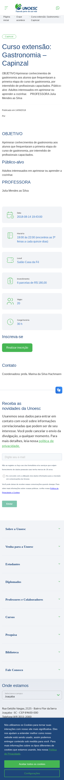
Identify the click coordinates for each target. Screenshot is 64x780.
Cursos (10, 617)
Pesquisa (11, 634)
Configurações (32, 773)
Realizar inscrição (17, 347)
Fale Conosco (14, 670)
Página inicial (6, 18)
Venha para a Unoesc (19, 546)
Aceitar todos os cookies (32, 764)
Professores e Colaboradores (24, 599)
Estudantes (12, 564)
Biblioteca (12, 652)
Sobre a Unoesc (15, 529)
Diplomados (13, 582)
